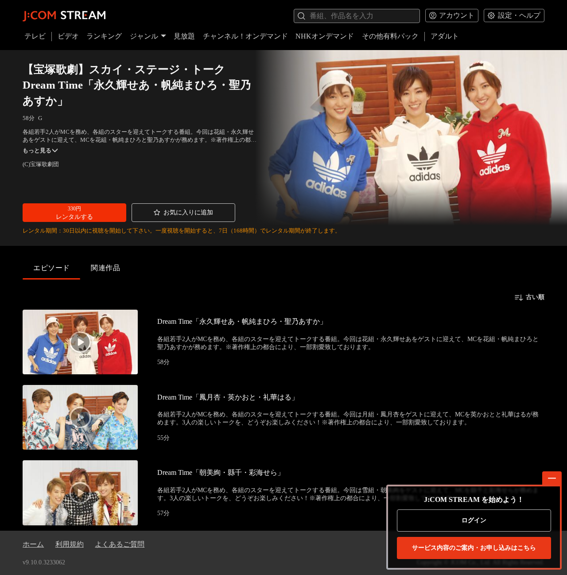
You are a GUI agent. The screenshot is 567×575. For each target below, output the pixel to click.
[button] (74, 212)
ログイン (474, 520)
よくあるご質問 (119, 544)
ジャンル (144, 36)
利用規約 (69, 544)
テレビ (35, 36)
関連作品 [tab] (105, 268)
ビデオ (68, 36)
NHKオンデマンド (324, 36)
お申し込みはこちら (474, 547)
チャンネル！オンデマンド (245, 36)
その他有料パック (390, 36)
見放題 (184, 36)
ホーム (33, 544)
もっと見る (37, 151)
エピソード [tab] (51, 268)
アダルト (445, 36)
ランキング (104, 36)
